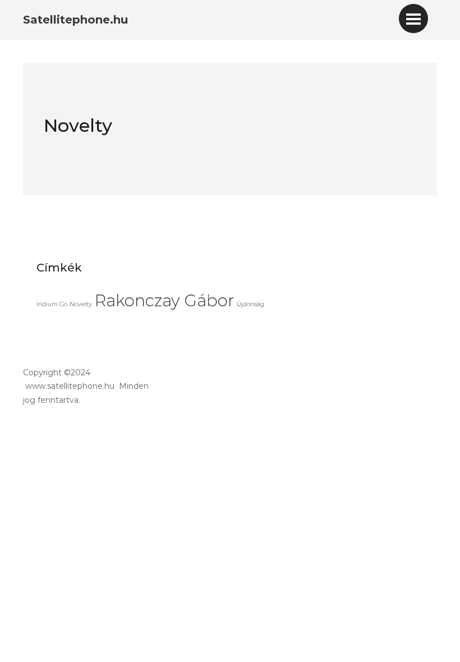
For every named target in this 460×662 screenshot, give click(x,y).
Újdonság (250, 304)
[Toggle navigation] (413, 18)
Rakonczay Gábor (164, 300)
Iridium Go (51, 304)
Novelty (81, 304)
